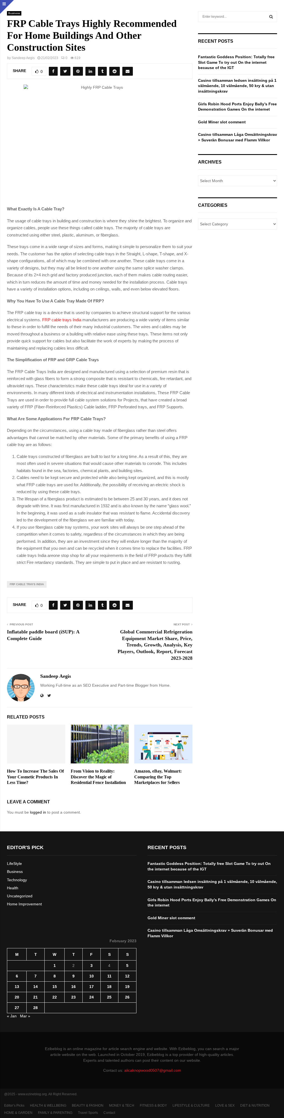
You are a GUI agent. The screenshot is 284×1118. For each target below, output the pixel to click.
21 (35, 997)
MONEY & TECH (121, 1105)
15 (54, 986)
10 (91, 976)
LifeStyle (14, 863)
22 (54, 997)
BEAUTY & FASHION (87, 1105)
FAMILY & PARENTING (55, 1113)
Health (12, 888)
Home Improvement (24, 904)
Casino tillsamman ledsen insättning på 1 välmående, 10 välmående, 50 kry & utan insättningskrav (237, 85)
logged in (38, 812)
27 (17, 1007)
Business (14, 13)
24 (91, 997)
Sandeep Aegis (23, 58)
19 (127, 986)
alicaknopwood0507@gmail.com (152, 1070)
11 (109, 976)
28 (35, 1007)
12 (127, 976)
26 (127, 997)
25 (109, 997)
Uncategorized (19, 896)
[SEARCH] (271, 16)
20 (17, 997)
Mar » (25, 1016)
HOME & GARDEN (18, 1113)
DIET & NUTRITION (255, 1105)
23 (73, 997)
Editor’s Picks (14, 1105)
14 (35, 986)
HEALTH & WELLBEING (48, 1105)
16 (73, 986)
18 (109, 986)
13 (17, 986)
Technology (17, 880)
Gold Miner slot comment (222, 122)
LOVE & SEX (225, 1105)
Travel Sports (88, 1113)
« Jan (12, 1016)
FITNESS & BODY (153, 1105)
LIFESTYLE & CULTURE (191, 1105)
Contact (109, 1113)
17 (91, 986)
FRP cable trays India (61, 319)
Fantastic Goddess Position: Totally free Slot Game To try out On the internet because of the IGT (236, 62)
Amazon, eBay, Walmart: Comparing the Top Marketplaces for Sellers (158, 777)
